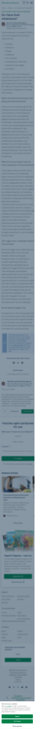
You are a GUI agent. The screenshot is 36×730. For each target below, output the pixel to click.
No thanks (17, 721)
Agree (17, 716)
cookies (8, 706)
